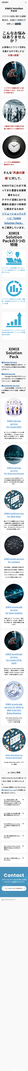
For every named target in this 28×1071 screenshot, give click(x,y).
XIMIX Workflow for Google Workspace (14, 756)
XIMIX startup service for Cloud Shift (14, 424)
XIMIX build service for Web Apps (14, 515)
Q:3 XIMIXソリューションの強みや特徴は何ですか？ (12, 825)
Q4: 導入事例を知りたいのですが (12, 836)
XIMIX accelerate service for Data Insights (14, 610)
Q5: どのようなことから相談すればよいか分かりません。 (12, 847)
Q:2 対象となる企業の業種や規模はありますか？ (12, 814)
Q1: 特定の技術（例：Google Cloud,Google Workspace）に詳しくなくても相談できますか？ (12, 802)
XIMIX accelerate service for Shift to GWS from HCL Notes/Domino (14, 708)
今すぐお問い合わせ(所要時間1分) (14, 888)
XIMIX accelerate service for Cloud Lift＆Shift (14, 658)
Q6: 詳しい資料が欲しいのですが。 (12, 859)
